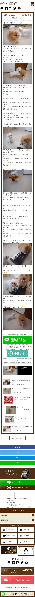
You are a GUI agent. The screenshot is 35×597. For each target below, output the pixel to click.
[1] (13, 493)
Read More (20, 384)
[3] (13, 497)
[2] (13, 495)
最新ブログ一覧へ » (17, 438)
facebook (17, 447)
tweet (17, 452)
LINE (17, 462)
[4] (13, 498)
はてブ (17, 457)
